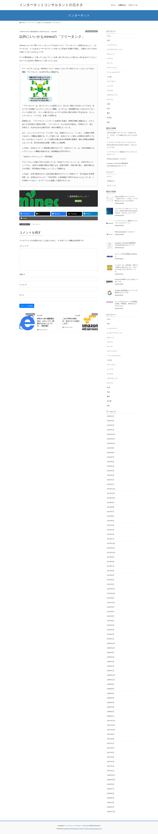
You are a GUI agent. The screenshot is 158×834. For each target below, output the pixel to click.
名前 (22, 274)
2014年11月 (111, 493)
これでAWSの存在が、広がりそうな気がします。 (71, 321)
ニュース (110, 86)
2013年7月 (110, 566)
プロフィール (111, 185)
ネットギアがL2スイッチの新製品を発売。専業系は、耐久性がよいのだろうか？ (126, 304)
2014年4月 (110, 525)
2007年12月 (111, 720)
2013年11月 (111, 548)
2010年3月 (110, 630)
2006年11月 (111, 775)
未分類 (109, 117)
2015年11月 (111, 439)
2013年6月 (110, 571)
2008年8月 (110, 689)
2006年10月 (111, 780)
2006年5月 (110, 798)
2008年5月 (110, 698)
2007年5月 (110, 752)
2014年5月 (110, 521)
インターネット (91, 31)
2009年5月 (110, 652)
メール (23, 285)
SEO (108, 40)
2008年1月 (110, 716)
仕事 (108, 104)
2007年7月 (110, 743)
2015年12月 (111, 434)
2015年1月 (110, 484)
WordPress (67, 828)
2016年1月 (110, 430)
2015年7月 (110, 457)
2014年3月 (110, 530)
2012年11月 (111, 589)
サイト (22, 295)
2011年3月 (110, 607)
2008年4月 (110, 702)
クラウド (110, 58)
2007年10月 (111, 730)
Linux (109, 36)
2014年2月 (110, 534)
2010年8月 (110, 616)
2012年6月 (110, 598)
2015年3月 (110, 475)
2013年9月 (110, 557)
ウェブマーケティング (114, 49)
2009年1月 (110, 670)
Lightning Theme (78, 828)
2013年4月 (110, 580)
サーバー (110, 63)
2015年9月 (110, 448)
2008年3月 (110, 707)
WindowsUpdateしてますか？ (117, 159)
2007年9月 (110, 734)
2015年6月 (110, 461)
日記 (108, 108)
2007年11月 (111, 725)
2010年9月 (110, 611)
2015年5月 (110, 466)
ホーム (109, 176)
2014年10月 (111, 498)
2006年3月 (110, 802)
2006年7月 (110, 789)
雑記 (108, 122)
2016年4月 (110, 416)
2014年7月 (110, 511)
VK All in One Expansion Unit (93, 828)
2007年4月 (110, 757)
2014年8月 (110, 507)
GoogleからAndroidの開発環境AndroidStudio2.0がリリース (117, 165)
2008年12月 (111, 675)
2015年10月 (111, 443)
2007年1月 (110, 770)
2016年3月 (110, 421)
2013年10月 (111, 552)
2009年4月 (110, 657)
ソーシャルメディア (113, 72)
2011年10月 (111, 602)
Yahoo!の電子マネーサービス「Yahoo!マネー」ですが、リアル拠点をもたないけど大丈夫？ (122, 135)
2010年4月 (110, 625)
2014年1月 (110, 539)
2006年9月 (110, 784)
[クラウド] (90, 321)
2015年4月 (110, 471)
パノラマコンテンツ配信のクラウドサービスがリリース (122, 153)
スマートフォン (112, 67)
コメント (23, 246)
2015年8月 (110, 452)
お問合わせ (110, 181)
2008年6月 (110, 693)
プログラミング (112, 95)
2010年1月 (110, 639)
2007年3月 (110, 761)
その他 (109, 77)
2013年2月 (110, 584)
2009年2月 (110, 666)
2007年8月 (110, 739)
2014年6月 (110, 516)
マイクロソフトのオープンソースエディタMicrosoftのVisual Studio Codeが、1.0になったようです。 (122, 144)
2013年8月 (110, 561)
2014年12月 (111, 489)
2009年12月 (111, 643)
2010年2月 (110, 634)
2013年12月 (111, 543)
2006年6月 (110, 793)
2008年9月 (110, 684)
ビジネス (110, 90)
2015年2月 (110, 480)
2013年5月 (110, 575)
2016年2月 (110, 425)
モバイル (110, 99)
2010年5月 (110, 621)
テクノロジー (111, 81)
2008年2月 (110, 711)
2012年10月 (111, 593)
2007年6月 (110, 748)
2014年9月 (110, 502)
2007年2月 (110, 766)
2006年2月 (110, 807)
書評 (108, 113)
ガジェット (110, 54)
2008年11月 (111, 680)
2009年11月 (111, 648)
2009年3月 (110, 661)
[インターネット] (27, 321)
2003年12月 (111, 811)
